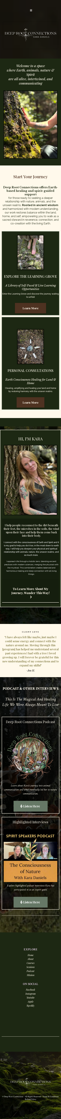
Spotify (30, 1005)
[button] (30, 10)
